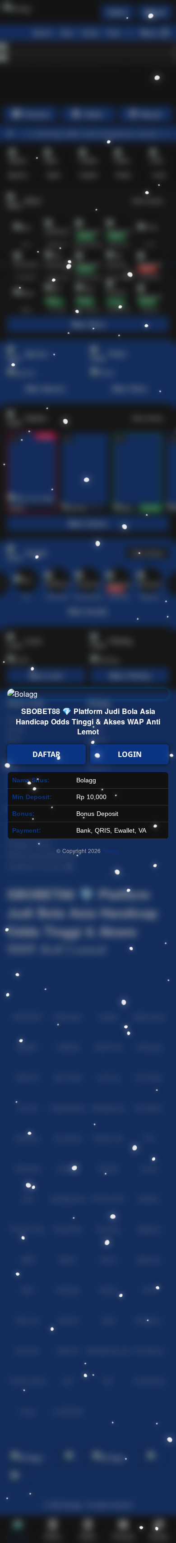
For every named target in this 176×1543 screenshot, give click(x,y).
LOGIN (130, 754)
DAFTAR (46, 754)
